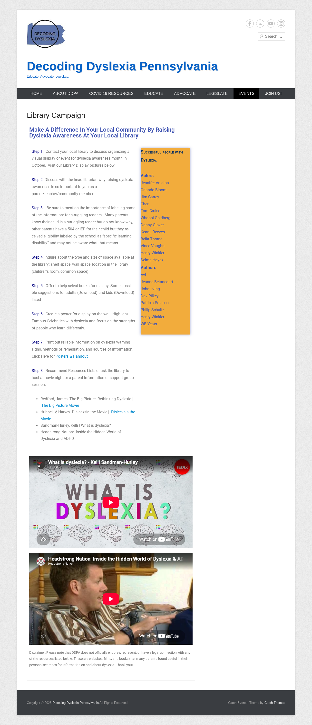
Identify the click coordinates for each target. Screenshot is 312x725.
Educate (153, 93)
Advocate (185, 93)
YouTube (271, 23)
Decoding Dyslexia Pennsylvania (122, 66)
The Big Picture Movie (60, 405)
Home (36, 93)
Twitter (260, 23)
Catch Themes (274, 703)
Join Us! (273, 93)
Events (246, 93)
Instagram (281, 23)
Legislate (217, 93)
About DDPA (65, 93)
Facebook (250, 23)
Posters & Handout (72, 356)
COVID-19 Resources (111, 93)
